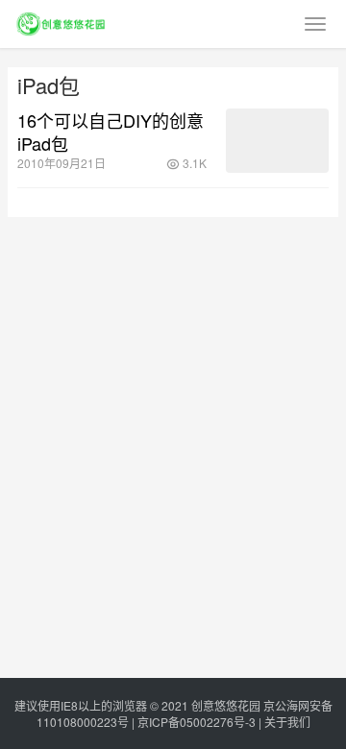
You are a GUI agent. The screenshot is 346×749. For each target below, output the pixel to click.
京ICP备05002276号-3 (196, 721)
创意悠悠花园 (225, 705)
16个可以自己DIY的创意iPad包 (110, 132)
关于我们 (287, 721)
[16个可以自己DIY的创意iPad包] (277, 141)
